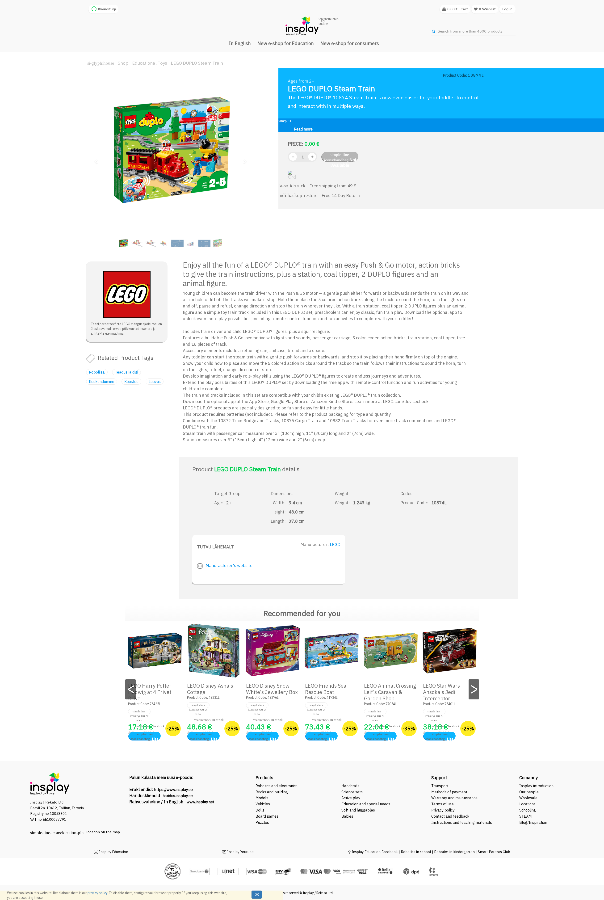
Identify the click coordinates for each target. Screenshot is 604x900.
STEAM (525, 816)
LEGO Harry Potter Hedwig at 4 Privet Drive (149, 692)
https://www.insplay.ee (173, 789)
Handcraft (350, 785)
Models (262, 797)
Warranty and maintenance (454, 797)
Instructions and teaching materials (462, 822)
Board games (267, 816)
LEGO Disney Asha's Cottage (210, 688)
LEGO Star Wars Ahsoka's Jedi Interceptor (441, 692)
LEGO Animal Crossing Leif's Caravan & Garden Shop (390, 692)
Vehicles (263, 804)
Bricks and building (272, 792)
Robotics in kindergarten (455, 852)
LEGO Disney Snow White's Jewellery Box (272, 688)
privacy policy (97, 893)
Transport (439, 785)
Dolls (260, 810)
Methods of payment (449, 792)
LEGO (335, 544)
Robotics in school (416, 852)
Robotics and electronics (277, 785)
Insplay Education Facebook (375, 852)
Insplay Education (113, 852)
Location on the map (103, 832)
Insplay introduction (536, 785)
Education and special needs (365, 804)
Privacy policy (443, 810)
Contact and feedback (450, 816)
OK (257, 894)
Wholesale (528, 797)
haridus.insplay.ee (178, 795)
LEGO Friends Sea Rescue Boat (325, 688)
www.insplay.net (200, 801)
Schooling (527, 810)
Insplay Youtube (240, 852)
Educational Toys (149, 63)
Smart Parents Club (494, 852)
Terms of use (442, 804)
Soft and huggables (358, 810)
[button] (97, 159)
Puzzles (262, 822)
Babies (347, 816)
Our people (529, 792)
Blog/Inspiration (533, 822)
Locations (527, 804)
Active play (350, 797)
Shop (123, 63)
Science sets (352, 792)
